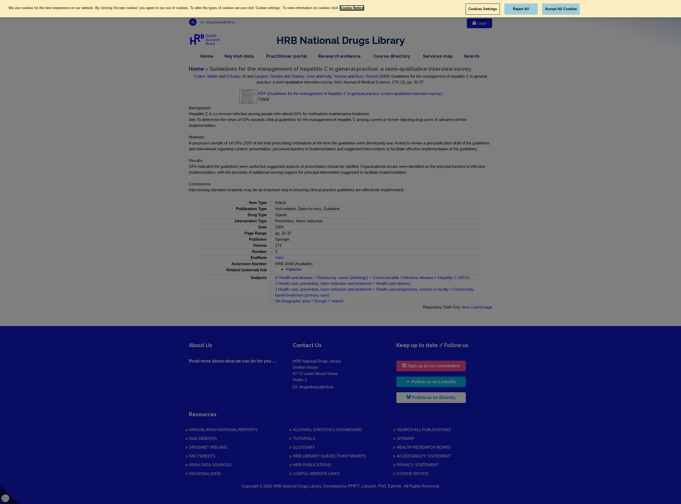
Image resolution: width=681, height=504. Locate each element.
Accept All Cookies (561, 9)
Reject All (521, 9)
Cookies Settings (482, 9)
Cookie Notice (351, 8)
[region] (340, 8)
